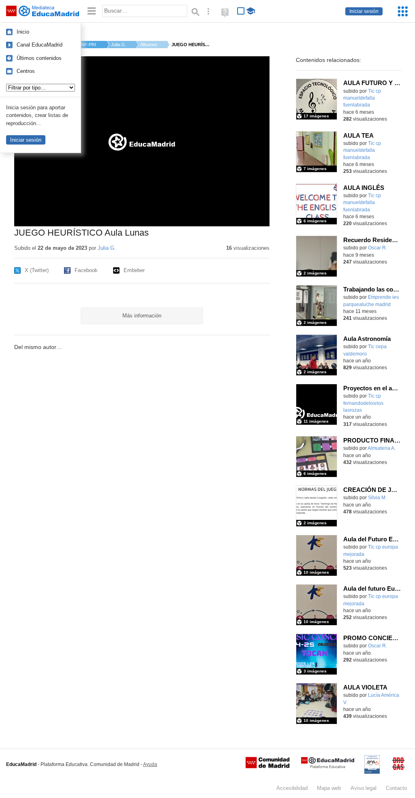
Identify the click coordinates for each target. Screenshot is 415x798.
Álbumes (148, 44)
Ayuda (150, 764)
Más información (141, 316)
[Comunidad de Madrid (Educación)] (267, 766)
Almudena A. (382, 448)
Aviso (363, 788)
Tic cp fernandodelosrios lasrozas (363, 403)
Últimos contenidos (39, 58)
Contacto (396, 788)
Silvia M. (377, 497)
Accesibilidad (292, 788)
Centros (26, 71)
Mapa (329, 788)
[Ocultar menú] (91, 11)
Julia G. (118, 44)
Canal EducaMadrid (39, 45)
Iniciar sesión (364, 11)
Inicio (23, 32)
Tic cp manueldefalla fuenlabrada (362, 98)
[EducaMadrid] (327, 766)
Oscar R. (377, 247)
